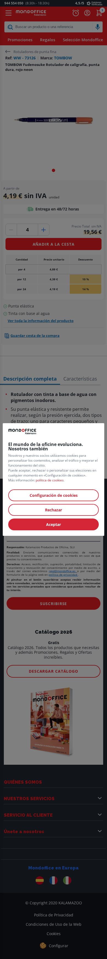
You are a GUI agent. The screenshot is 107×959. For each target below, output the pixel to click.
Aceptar (53, 524)
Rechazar (53, 509)
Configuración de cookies (54, 495)
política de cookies (50, 480)
